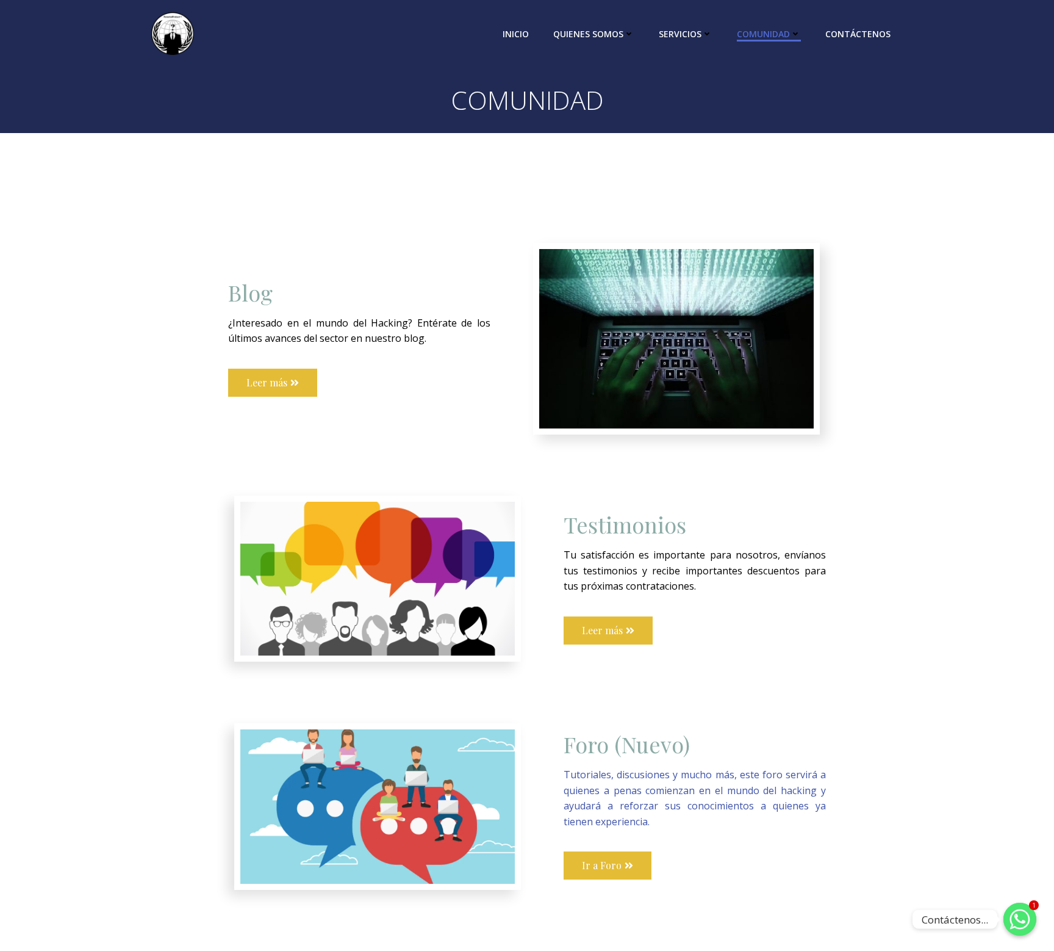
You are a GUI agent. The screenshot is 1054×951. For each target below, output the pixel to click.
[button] (272, 383)
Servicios (680, 34)
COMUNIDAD (763, 34)
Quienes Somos (588, 34)
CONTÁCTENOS (858, 34)
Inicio (516, 34)
